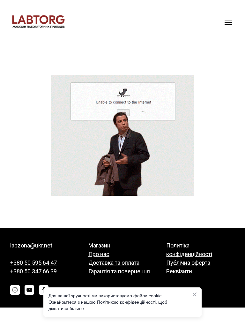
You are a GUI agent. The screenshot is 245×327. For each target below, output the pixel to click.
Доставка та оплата (113, 262)
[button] (15, 290)
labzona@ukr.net (31, 245)
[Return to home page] (38, 22)
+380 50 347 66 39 (33, 271)
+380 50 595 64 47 (33, 262)
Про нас (98, 254)
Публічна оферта (188, 262)
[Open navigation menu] (228, 22)
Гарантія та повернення (119, 271)
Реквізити (179, 271)
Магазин (99, 245)
